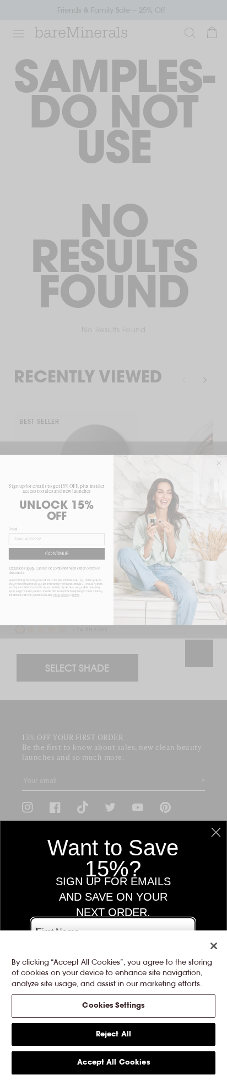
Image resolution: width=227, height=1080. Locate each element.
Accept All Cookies (113, 1062)
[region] (113, 1005)
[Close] (214, 946)
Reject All (113, 1034)
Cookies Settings (113, 1005)
